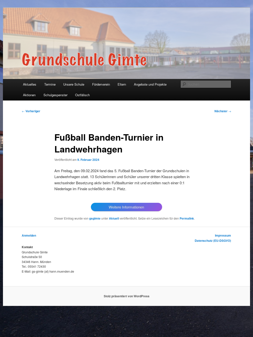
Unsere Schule (73, 84)
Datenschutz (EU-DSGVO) (213, 240)
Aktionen (29, 95)
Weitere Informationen (126, 206)
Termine (50, 84)
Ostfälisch (82, 95)
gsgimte (95, 218)
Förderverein (101, 84)
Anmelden (29, 235)
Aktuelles (29, 84)
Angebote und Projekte (150, 84)
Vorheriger (31, 111)
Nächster (222, 111)
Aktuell (114, 218)
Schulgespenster (55, 95)
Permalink (187, 218)
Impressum (223, 235)
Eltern (122, 84)
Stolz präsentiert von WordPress (126, 296)
